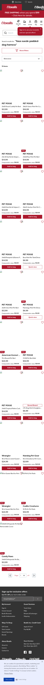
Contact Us (5, 650)
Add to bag (14, 116)
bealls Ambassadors (8, 616)
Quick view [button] (35, 267)
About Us (5, 645)
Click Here (17, 15)
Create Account (7, 611)
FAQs (25, 611)
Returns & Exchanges (30, 613)
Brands (4, 635)
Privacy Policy (8, 673)
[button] (21, 679)
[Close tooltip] (40, 29)
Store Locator (6, 629)
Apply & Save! (28, 626)
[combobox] (22, 58)
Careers (4, 648)
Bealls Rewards (7, 613)
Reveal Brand (33, 405)
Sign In (4, 608)
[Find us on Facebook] (25, 652)
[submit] (37, 599)
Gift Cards (5, 626)
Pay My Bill (27, 629)
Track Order (27, 608)
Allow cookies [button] (9, 679)
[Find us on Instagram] (30, 652)
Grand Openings (7, 632)
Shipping (27, 616)
